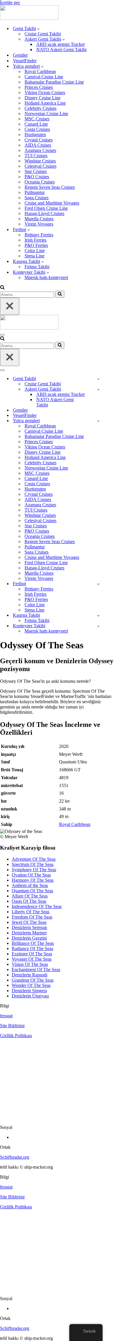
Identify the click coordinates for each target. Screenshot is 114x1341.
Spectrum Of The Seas (32, 864)
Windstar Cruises (40, 160)
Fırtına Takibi (37, 266)
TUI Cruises (36, 155)
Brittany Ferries (39, 234)
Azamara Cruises (40, 150)
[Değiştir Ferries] (98, 583)
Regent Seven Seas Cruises (50, 187)
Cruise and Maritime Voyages (52, 202)
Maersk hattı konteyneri (46, 277)
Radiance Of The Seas (32, 948)
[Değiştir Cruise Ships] (98, 420)
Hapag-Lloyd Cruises (44, 213)
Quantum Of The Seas (32, 890)
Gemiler (20, 55)
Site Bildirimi (12, 1025)
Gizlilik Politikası (16, 1035)
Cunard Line (36, 124)
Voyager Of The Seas (31, 959)
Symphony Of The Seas (34, 869)
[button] (38, 28)
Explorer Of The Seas (32, 953)
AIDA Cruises (38, 145)
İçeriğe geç (10, 2)
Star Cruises (36, 171)
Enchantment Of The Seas (36, 969)
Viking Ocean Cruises (45, 92)
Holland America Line (45, 103)
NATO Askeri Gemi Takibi (61, 49)
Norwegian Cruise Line (46, 113)
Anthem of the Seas (30, 885)
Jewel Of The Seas (29, 922)
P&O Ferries (36, 245)
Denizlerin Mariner (29, 932)
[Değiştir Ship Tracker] (98, 378)
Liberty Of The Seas (30, 911)
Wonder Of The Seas (31, 985)
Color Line (35, 250)
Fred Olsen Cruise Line (46, 208)
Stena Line (34, 255)
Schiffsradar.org (14, 1157)
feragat (6, 1015)
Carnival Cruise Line (44, 76)
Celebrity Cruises (40, 108)
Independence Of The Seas (37, 906)
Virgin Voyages (39, 223)
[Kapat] (9, 306)
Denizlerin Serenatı (29, 927)
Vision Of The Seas (30, 964)
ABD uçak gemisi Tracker (60, 44)
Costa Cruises (37, 129)
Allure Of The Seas (30, 895)
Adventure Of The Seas (34, 859)
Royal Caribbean (40, 71)
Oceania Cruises (40, 181)
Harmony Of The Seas (32, 880)
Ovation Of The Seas (31, 874)
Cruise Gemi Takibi (43, 33)
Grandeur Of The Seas (32, 980)
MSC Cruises (37, 118)
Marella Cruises (39, 218)
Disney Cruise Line (43, 97)
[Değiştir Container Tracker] (98, 625)
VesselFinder (25, 60)
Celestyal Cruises (40, 166)
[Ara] (2, 287)
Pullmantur (35, 192)
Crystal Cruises (39, 139)
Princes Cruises (39, 87)
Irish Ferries (35, 240)
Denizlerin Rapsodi (29, 974)
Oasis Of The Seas (29, 901)
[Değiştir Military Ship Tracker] (98, 389)
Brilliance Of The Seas (33, 943)
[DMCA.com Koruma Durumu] (57, 1117)
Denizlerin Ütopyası (30, 995)
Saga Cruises (37, 197)
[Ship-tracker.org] (29, 18)
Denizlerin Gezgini (29, 937)
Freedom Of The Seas (32, 916)
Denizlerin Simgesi (29, 990)
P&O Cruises (37, 176)
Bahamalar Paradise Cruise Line (54, 81)
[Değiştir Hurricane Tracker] (98, 615)
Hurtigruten (35, 134)
